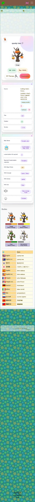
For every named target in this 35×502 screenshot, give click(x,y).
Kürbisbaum (20, 285)
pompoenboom (21, 293)
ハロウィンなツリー (23, 267)
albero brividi (20, 289)
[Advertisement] (17, 21)
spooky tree (20, 256)
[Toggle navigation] (31, 2)
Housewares (25, 76)
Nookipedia (28, 330)
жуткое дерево (21, 296)
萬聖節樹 (20, 304)
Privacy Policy (17, 494)
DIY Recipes (10, 76)
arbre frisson (20, 282)
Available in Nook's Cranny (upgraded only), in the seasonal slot (25, 96)
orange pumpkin (26, 102)
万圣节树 (20, 300)
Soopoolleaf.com (17, 492)
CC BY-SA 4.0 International (21, 328)
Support (17, 497)
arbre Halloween (21, 278)
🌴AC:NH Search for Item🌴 (13, 10)
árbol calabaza (21, 271)
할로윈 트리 (20, 263)
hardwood (24, 110)
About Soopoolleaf (17, 495)
